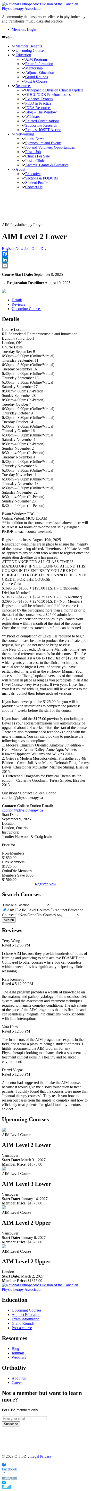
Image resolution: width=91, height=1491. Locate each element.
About (20, 169)
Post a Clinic (35, 160)
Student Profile (36, 182)
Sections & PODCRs (41, 178)
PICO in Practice (38, 103)
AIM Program (36, 59)
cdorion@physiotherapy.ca (22, 810)
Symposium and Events (43, 143)
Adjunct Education (39, 72)
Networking (25, 134)
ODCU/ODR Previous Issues (48, 94)
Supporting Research (41, 125)
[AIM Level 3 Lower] (4, 1169)
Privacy (46, 1456)
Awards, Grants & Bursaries (46, 165)
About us (19, 1378)
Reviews (18, 304)
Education (23, 55)
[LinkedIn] (45, 260)
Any (10, 910)
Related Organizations (42, 121)
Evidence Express (39, 99)
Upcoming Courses (30, 50)
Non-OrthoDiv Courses (37, 915)
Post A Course (36, 81)
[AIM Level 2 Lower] (4, 1130)
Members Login (24, 29)
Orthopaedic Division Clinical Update (54, 90)
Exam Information (39, 64)
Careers (17, 1382)
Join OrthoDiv (35, 248)
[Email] (45, 265)
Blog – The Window (41, 112)
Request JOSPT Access (43, 130)
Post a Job (33, 152)
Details (17, 300)
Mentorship (34, 68)
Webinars (32, 116)
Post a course (22, 1328)
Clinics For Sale (37, 156)
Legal (34, 1456)
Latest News (34, 138)
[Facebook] (45, 254)
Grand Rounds (36, 77)
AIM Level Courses (34, 910)
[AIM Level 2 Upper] (4, 1208)
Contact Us (33, 187)
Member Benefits (29, 46)
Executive (33, 174)
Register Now (12, 248)
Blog (15, 1348)
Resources (23, 86)
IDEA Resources (38, 108)
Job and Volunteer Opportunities (50, 147)
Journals (18, 1353)
